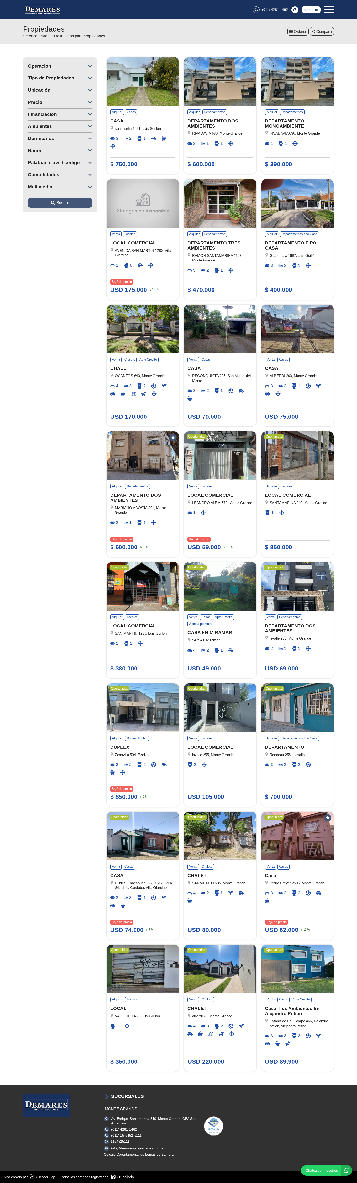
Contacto (311, 10)
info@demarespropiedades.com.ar (138, 1148)
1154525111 (120, 1141)
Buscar (62, 202)
